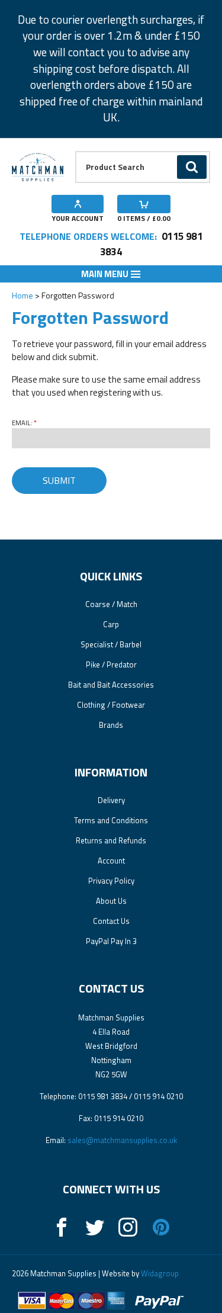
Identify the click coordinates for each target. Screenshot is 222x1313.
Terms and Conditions (111, 820)
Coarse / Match (111, 604)
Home (22, 295)
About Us (111, 901)
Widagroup (159, 1273)
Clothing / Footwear (111, 705)
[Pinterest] (161, 1227)
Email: (22, 423)
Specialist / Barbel (111, 644)
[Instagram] (127, 1227)
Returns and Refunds (111, 840)
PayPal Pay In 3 (111, 941)
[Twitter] (94, 1227)
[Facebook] (61, 1227)
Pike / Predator (111, 664)
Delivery (111, 800)
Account (111, 860)
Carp (111, 624)
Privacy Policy (111, 881)
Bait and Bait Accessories (111, 685)
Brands (111, 725)
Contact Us (111, 921)
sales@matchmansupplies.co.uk (122, 1140)
